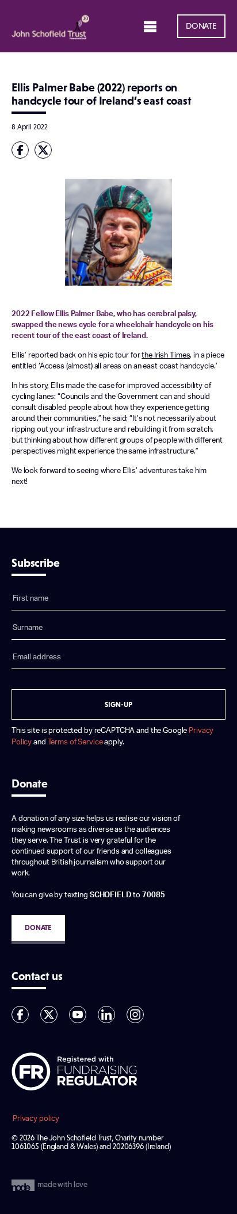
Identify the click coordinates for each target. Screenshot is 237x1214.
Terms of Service (75, 742)
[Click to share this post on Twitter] (46, 150)
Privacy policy (36, 1119)
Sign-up (118, 704)
